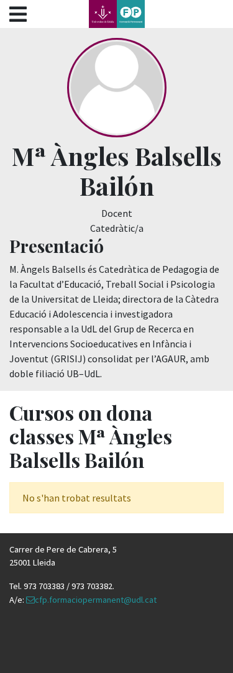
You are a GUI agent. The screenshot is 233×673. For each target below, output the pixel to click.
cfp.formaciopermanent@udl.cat (96, 599)
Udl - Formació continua (117, 14)
